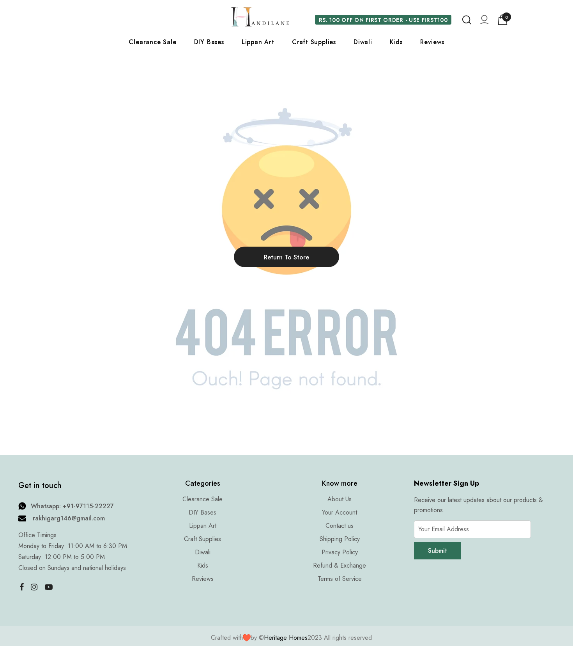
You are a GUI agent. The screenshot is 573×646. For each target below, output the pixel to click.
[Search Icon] (466, 20)
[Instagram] (34, 587)
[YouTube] (49, 587)
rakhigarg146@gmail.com (69, 518)
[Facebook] (20, 587)
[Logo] (260, 17)
